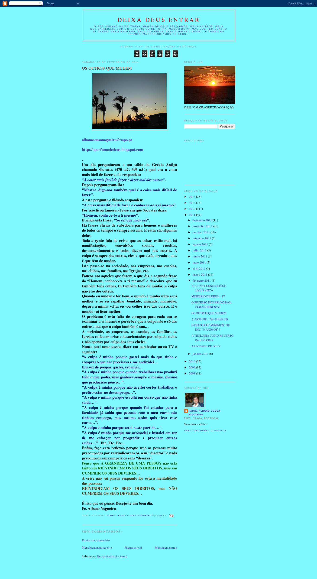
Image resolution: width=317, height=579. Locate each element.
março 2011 (200, 274)
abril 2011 (199, 268)
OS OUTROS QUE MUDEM (208, 313)
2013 (192, 203)
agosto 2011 (201, 244)
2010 (192, 361)
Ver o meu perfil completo (205, 430)
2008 (192, 373)
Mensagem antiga (166, 547)
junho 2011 (200, 256)
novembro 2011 (203, 226)
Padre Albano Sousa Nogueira (204, 413)
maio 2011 (200, 262)
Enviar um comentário (96, 540)
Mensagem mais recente (97, 547)
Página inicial (133, 547)
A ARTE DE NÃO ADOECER (209, 319)
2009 (192, 367)
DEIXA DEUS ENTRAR (158, 19)
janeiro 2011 (201, 353)
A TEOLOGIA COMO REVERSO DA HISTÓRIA (212, 337)
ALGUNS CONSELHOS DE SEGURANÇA (208, 288)
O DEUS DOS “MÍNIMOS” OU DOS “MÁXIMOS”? (210, 327)
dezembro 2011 (203, 220)
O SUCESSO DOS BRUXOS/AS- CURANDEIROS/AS (211, 304)
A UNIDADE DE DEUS (205, 346)
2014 (192, 197)
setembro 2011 (202, 238)
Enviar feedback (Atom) (112, 556)
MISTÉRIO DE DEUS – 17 (208, 296)
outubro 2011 (201, 232)
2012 (192, 209)
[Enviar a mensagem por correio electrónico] (171, 515)
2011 (192, 215)
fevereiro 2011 (202, 280)
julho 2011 (200, 250)
